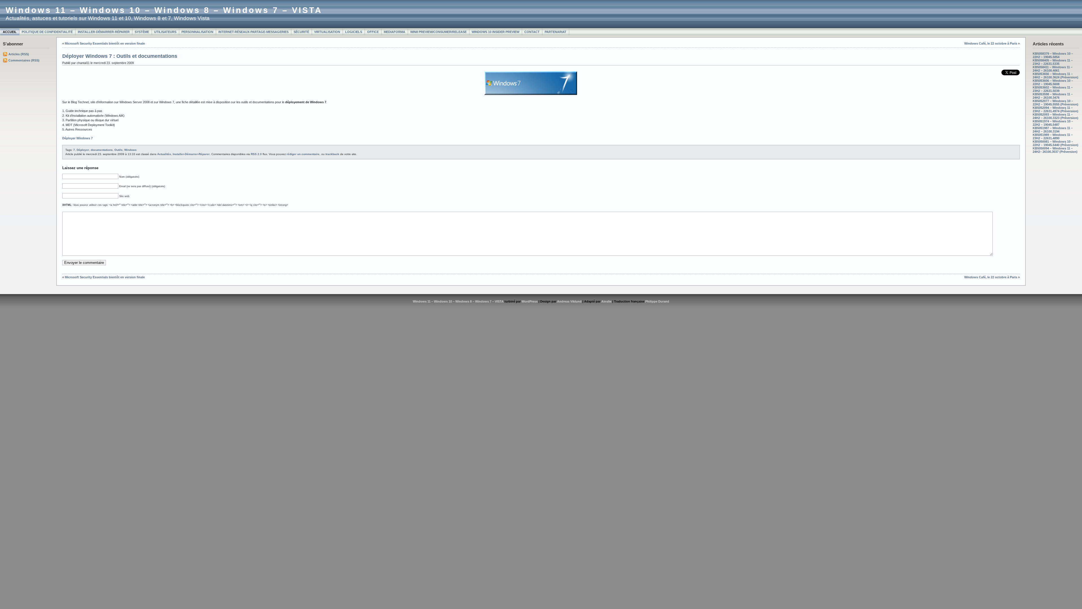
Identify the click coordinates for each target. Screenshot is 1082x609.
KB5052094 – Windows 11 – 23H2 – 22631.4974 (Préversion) (1055, 109)
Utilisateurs (165, 32)
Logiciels (353, 32)
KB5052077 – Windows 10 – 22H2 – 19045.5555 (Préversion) (1055, 102)
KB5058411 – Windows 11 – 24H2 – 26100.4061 (1052, 68)
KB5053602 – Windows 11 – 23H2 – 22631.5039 (1053, 89)
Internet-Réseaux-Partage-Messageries (253, 32)
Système (142, 32)
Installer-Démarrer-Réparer (104, 32)
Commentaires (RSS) (23, 60)
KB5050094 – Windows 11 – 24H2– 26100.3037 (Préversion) (1055, 150)
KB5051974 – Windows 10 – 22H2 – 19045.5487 (1053, 123)
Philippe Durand (657, 301)
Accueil (10, 32)
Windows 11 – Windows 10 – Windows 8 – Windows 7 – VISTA (164, 10)
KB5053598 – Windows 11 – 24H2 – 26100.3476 (1053, 95)
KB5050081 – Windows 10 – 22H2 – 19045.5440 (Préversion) (1055, 143)
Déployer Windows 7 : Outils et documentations (119, 56)
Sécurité (301, 32)
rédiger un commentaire (303, 154)
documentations (102, 149)
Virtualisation (327, 32)
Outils (118, 149)
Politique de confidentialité (47, 32)
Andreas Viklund (569, 301)
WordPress (530, 301)
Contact (532, 32)
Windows (130, 149)
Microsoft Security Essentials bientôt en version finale (105, 43)
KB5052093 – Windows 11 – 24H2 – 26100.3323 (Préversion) (1055, 116)
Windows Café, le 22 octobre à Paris (990, 43)
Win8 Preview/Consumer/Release (438, 32)
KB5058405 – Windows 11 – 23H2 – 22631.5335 (1053, 62)
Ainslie (606, 301)
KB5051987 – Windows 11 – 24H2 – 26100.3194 (1053, 129)
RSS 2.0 (256, 154)
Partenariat (555, 32)
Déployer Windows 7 (77, 138)
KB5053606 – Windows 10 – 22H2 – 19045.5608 (1053, 82)
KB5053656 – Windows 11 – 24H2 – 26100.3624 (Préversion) (1055, 75)
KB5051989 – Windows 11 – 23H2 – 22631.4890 (1053, 136)
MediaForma (394, 32)
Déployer (83, 149)
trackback (332, 154)
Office (373, 32)
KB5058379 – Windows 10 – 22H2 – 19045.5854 (1053, 55)
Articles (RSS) (18, 54)
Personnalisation (197, 32)
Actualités (164, 154)
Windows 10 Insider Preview (495, 32)
